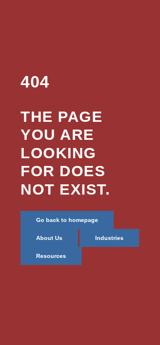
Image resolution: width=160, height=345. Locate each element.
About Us (49, 238)
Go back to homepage (67, 220)
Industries (109, 238)
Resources (51, 256)
